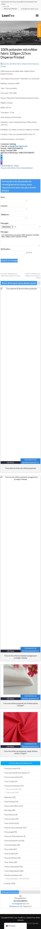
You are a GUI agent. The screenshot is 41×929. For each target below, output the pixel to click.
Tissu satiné (8, 849)
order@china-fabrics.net (29, 9)
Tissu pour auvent (11, 768)
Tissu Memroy (9, 815)
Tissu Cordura (9, 781)
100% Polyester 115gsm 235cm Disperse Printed (32, 276)
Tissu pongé (8, 832)
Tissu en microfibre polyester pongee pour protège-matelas (20, 657)
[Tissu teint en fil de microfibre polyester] (20, 288)
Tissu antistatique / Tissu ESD (16, 879)
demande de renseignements (30, 461)
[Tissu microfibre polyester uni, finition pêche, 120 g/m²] (20, 694)
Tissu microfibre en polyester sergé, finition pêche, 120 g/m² (20, 752)
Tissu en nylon (10, 792)
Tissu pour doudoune (12, 786)
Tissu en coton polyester (13, 828)
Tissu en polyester (12, 789)
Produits (7, 883)
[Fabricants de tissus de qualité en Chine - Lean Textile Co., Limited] (8, 18)
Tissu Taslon (9, 862)
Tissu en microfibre (33, 35)
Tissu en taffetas (10, 858)
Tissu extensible (10, 845)
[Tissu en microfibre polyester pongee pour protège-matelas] (20, 479)
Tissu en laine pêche (11, 867)
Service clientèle (32, 923)
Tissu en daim (9, 854)
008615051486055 (10, 9)
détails (10, 462)
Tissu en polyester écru (13, 841)
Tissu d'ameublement (24, 168)
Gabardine (8, 797)
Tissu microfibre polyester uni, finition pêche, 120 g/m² (20, 704)
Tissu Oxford (9, 823)
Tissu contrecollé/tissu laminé (15, 773)
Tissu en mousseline (11, 777)
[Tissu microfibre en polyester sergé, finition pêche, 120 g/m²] (20, 742)
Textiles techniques (11, 875)
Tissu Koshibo (9, 802)
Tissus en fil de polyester (13, 836)
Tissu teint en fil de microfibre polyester (20, 468)
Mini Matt (8, 810)
